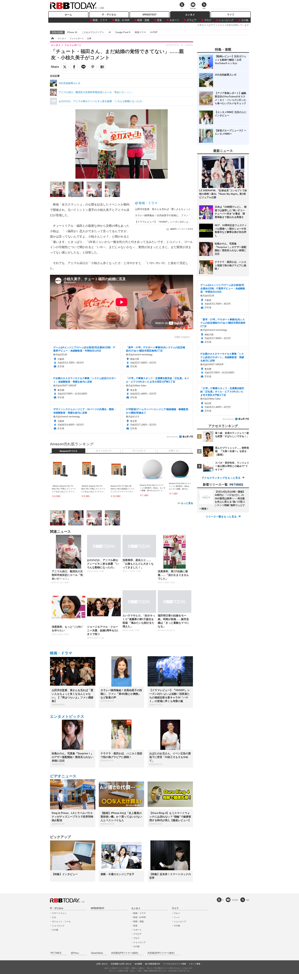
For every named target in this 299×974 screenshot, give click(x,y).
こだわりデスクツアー (93, 32)
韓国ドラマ (140, 32)
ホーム (68, 14)
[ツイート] (65, 67)
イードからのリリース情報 (174, 964)
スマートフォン (59, 913)
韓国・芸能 (143, 20)
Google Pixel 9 (122, 32)
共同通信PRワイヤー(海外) (160, 953)
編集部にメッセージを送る (181, 229)
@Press (75, 953)
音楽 (159, 20)
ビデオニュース (63, 776)
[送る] (83, 67)
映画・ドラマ (100, 20)
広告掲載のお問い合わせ (121, 964)
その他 (244, 20)
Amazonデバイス (68, 451)
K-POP (153, 32)
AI (110, 32)
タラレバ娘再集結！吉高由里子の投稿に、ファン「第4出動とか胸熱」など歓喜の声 (180, 215)
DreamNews (97, 953)
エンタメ (190, 14)
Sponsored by (172, 437)
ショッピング (226, 20)
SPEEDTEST (149, 14)
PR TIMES (56, 953)
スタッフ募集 (194, 964)
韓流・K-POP (122, 20)
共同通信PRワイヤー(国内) (124, 953)
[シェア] (74, 67)
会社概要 (138, 964)
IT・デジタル (109, 14)
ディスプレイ (139, 451)
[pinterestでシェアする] (93, 67)
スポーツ (174, 20)
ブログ (207, 20)
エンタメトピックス (67, 716)
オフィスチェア (104, 451)
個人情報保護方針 (152, 964)
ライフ (230, 14)
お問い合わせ (102, 964)
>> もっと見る (185, 503)
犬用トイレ (174, 451)
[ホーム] (52, 38)
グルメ (177, 913)
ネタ (54, 917)
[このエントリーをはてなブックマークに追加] (102, 67)
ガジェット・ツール (61, 921)
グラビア (191, 20)
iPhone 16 (72, 32)
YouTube (235, 900)
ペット (177, 917)
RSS (247, 900)
